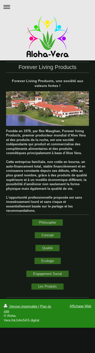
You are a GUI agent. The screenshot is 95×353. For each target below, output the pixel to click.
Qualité (47, 248)
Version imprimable (23, 306)
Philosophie (47, 222)
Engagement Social (47, 274)
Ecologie (47, 261)
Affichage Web (80, 306)
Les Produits (47, 286)
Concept (48, 235)
